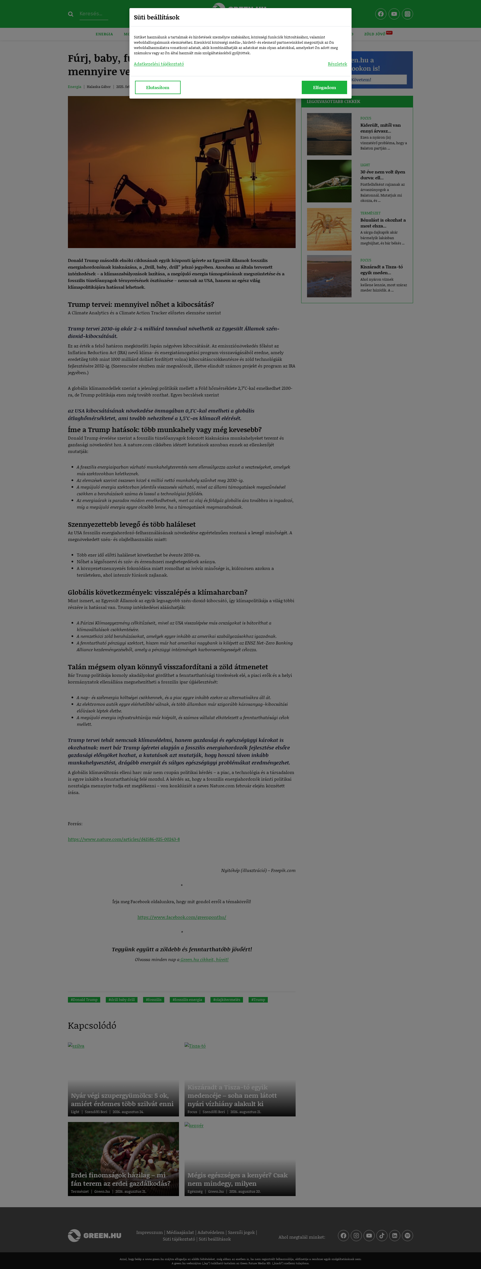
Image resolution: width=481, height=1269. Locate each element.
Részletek (337, 63)
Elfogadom (324, 87)
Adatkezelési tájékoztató (159, 63)
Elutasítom (157, 87)
